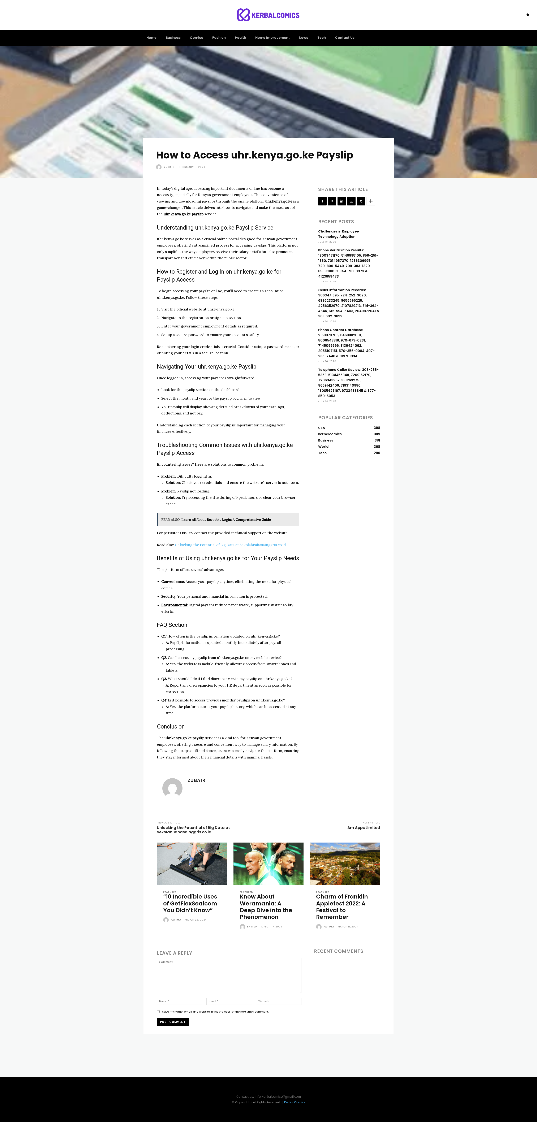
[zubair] (159, 167)
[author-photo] (166, 920)
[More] (370, 201)
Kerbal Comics (294, 1102)
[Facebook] (322, 201)
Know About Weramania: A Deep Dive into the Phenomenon (266, 907)
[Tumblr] (361, 201)
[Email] (351, 201)
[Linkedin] (342, 201)
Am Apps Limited (363, 827)
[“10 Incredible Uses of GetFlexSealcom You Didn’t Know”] (192, 864)
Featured (169, 892)
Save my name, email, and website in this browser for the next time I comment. (215, 1012)
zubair (169, 167)
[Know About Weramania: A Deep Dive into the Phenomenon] (268, 864)
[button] (528, 15)
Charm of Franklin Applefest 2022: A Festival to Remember (342, 907)
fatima (176, 919)
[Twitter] (332, 201)
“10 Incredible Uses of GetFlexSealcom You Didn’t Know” (190, 903)
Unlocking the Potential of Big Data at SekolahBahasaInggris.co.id (230, 545)
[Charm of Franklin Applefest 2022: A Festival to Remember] (345, 864)
